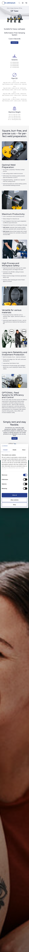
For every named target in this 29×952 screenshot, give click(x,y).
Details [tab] (14, 449)
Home (8, 8)
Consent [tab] (5, 449)
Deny (14, 504)
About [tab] (23, 449)
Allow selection (15, 500)
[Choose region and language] (22, 3)
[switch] (25, 479)
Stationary (16, 8)
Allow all (14, 495)
